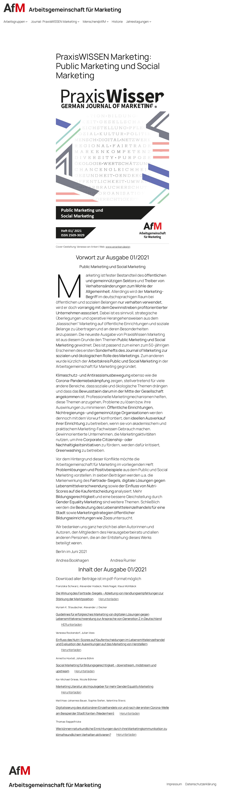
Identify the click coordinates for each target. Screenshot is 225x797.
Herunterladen (109, 599)
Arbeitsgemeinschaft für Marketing (75, 9)
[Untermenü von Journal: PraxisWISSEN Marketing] (78, 22)
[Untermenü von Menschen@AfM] (108, 22)
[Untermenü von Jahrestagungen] (150, 22)
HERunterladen (71, 624)
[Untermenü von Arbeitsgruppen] (27, 22)
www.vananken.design (118, 246)
